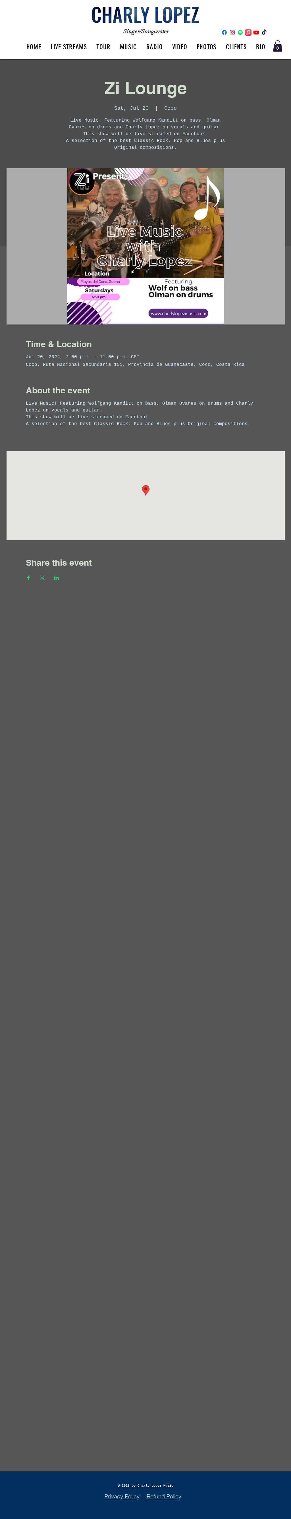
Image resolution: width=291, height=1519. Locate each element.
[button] (277, 46)
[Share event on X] (42, 578)
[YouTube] (256, 32)
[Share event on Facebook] (28, 578)
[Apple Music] (248, 32)
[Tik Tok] (264, 32)
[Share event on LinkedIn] (56, 578)
